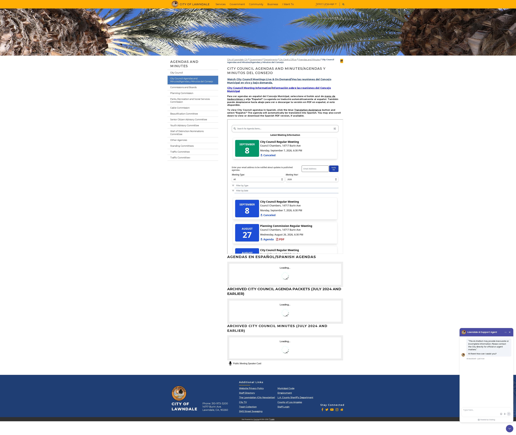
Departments (270, 59)
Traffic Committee (180, 152)
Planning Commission (181, 93)
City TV (243, 402)
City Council (176, 72)
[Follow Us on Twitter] (326, 409)
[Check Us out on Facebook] (322, 409)
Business (272, 4)
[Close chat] (509, 428)
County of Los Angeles (289, 402)
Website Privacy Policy (251, 388)
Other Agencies (178, 140)
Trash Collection (248, 407)
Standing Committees (182, 146)
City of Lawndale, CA (237, 59)
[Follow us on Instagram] (337, 409)
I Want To (288, 4)
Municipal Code (285, 388)
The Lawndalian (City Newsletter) (257, 397)
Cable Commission (180, 108)
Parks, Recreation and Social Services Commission (190, 100)
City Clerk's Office (287, 59)
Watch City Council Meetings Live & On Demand (259, 79)
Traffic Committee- (180, 157)
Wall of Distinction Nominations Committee (187, 132)
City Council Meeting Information (249, 88)
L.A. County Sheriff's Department (295, 397)
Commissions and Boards (183, 87)
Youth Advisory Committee (184, 125)
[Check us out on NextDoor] (341, 409)
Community (256, 4)
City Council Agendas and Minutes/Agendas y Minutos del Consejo (191, 80)
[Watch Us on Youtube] (332, 409)
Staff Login (283, 407)
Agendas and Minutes (184, 64)
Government (237, 4)
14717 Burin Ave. (215, 408)
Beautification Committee (184, 113)
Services (221, 4)
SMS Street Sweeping (250, 411)
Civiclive (256, 419)
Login (272, 419)
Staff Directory (247, 393)
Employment (284, 393)
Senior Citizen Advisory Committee (188, 119)
